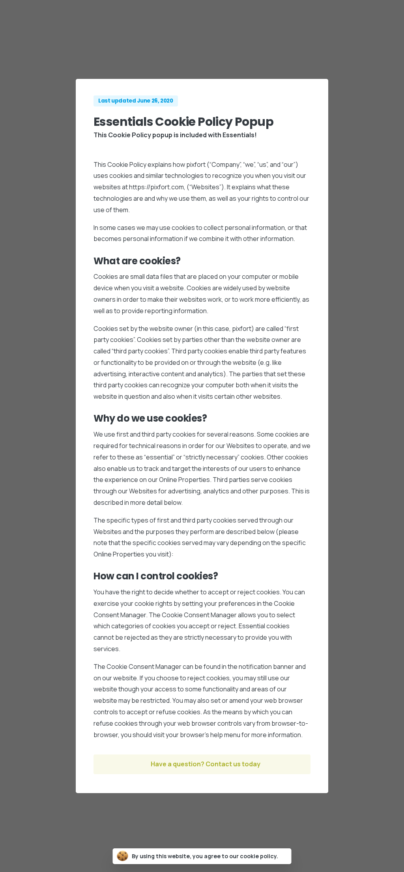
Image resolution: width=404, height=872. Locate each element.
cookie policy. (259, 856)
